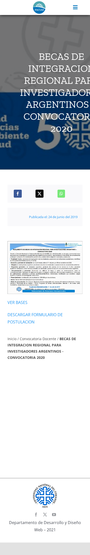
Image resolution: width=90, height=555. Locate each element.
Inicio (12, 338)
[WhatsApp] (61, 193)
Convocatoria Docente (38, 338)
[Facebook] (17, 193)
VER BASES (18, 302)
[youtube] (54, 515)
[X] (39, 193)
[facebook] (36, 515)
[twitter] (45, 515)
